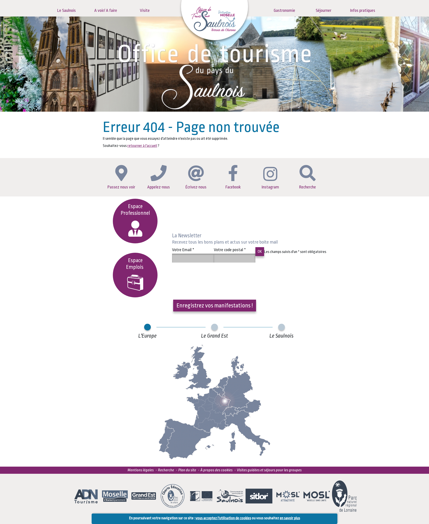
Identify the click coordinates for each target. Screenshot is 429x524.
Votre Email (183, 249)
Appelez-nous (158, 187)
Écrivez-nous (195, 187)
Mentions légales (141, 470)
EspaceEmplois (135, 263)
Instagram (270, 187)
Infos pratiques (362, 10)
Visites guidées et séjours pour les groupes (269, 470)
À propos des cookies (216, 470)
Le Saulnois (66, 10)
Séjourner (323, 10)
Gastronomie (284, 10)
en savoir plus (290, 518)
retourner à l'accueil (142, 146)
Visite (145, 10)
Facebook (233, 187)
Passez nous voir (121, 187)
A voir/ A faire (105, 10)
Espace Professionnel (135, 209)
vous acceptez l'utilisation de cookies (223, 518)
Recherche (307, 187)
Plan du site (187, 470)
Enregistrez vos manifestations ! (215, 305)
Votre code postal (230, 249)
